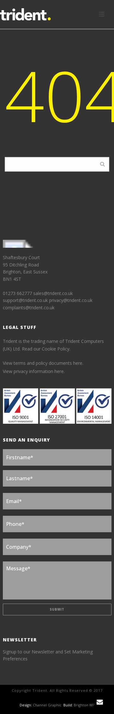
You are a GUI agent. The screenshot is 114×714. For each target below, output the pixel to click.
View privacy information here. (34, 371)
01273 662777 (18, 293)
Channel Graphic (47, 705)
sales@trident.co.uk (53, 293)
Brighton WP (84, 705)
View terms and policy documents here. (43, 363)
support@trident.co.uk (25, 300)
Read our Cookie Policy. (46, 349)
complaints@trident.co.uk (28, 308)
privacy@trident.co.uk (70, 300)
